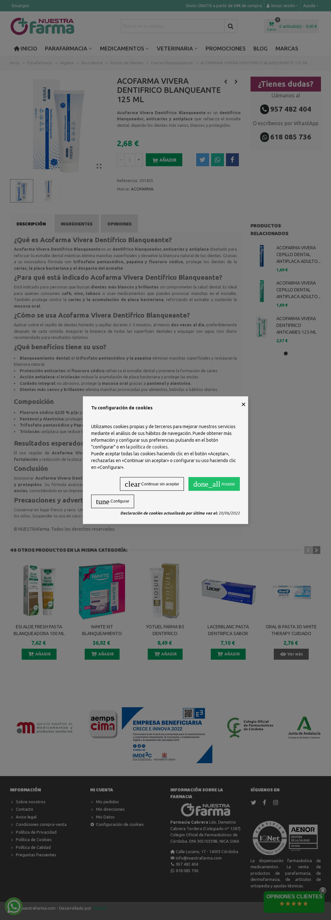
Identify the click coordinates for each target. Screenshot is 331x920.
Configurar (112, 501)
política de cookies (149, 446)
